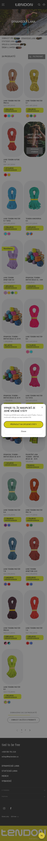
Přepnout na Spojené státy (23, 424)
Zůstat (23, 431)
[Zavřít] (42, 407)
